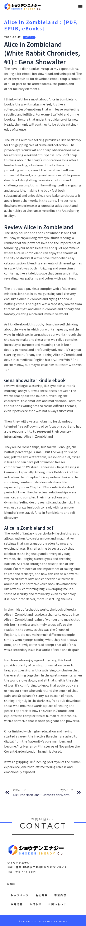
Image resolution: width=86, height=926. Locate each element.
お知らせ (35, 904)
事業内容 (60, 895)
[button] (80, 6)
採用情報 (17, 904)
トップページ (20, 895)
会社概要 (41, 895)
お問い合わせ (57, 904)
